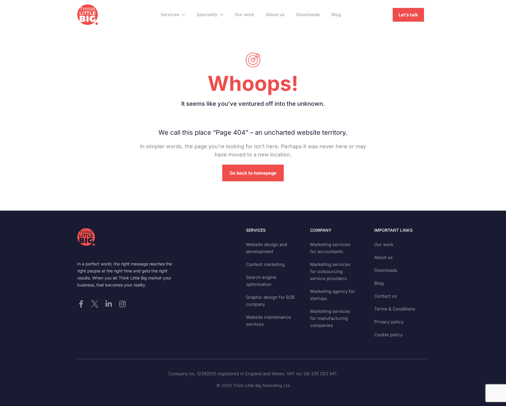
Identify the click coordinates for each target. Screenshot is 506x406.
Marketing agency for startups (332, 295)
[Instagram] (122, 304)
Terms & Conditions (394, 309)
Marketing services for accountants (330, 248)
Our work (244, 14)
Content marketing (265, 264)
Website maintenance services (268, 320)
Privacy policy (389, 322)
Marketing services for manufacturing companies (330, 318)
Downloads (308, 14)
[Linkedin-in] (108, 304)
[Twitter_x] (94, 304)
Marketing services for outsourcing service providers (330, 271)
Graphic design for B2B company (270, 300)
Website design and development (266, 248)
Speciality (207, 14)
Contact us (385, 296)
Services (169, 14)
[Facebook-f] (81, 304)
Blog (336, 14)
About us (275, 14)
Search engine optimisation (261, 280)
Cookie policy (388, 334)
